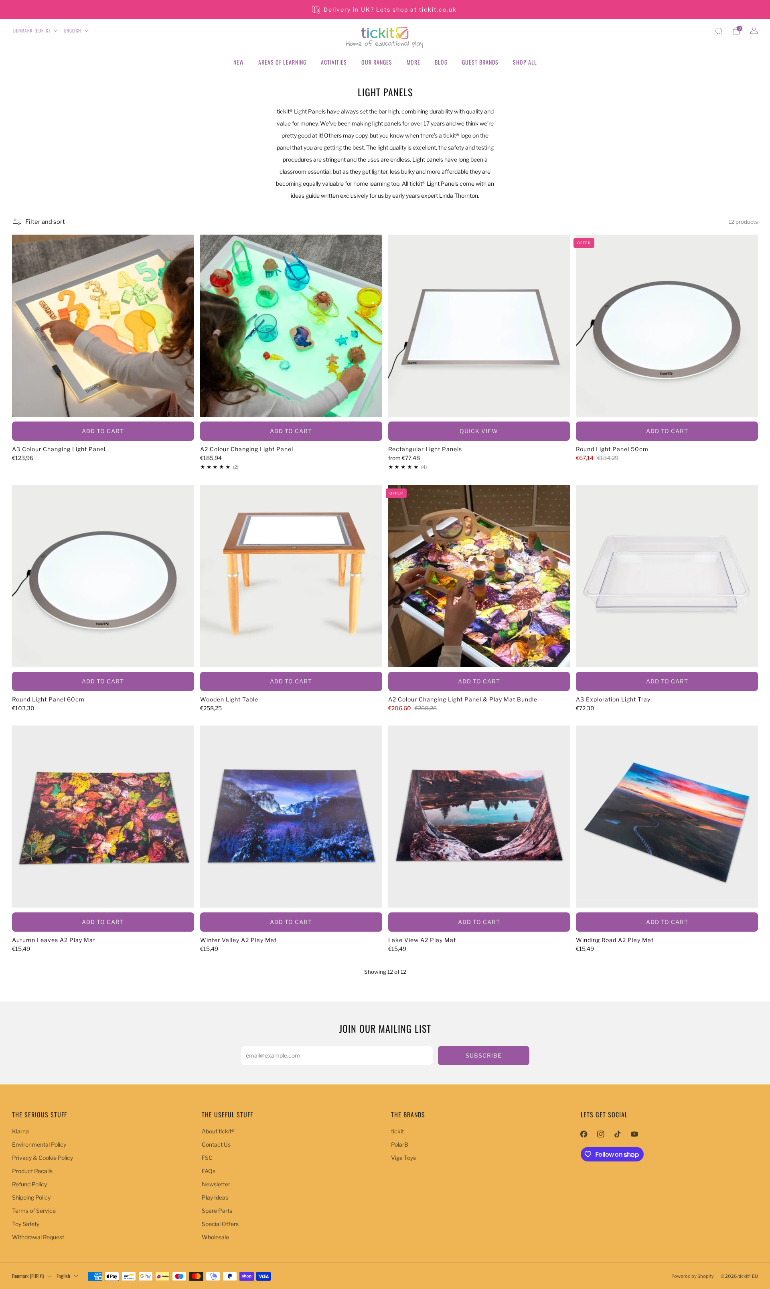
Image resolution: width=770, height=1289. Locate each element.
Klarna (20, 1131)
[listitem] (385, 9)
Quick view (479, 431)
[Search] (719, 31)
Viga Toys (403, 1157)
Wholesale (215, 1237)
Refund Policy (29, 1184)
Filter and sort (45, 221)
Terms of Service (34, 1210)
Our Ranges (376, 62)
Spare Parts (217, 1210)
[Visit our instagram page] (600, 1133)
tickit (397, 1131)
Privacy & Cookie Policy (42, 1157)
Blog (441, 62)
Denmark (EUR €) (31, 30)
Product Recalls (32, 1170)
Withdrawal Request (38, 1237)
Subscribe (484, 1055)
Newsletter (216, 1184)
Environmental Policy (39, 1144)
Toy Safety (25, 1223)
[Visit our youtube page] (634, 1133)
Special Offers (220, 1223)
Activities (334, 62)
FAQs (208, 1170)
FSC (207, 1157)
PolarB (399, 1144)
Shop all (525, 62)
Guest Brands (480, 62)
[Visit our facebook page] (583, 1133)
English (72, 30)
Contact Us (216, 1144)
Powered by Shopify (692, 1276)
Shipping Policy (31, 1197)
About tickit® (218, 1131)
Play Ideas (215, 1197)
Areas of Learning (282, 62)
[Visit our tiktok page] (617, 1133)
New (238, 62)
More (413, 62)
